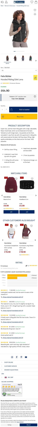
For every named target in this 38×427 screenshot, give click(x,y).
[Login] (6, 2)
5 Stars (3, 275)
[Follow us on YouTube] (26, 357)
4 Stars (3, 277)
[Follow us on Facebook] (16, 357)
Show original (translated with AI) (13, 297)
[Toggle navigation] (2, 2)
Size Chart (7, 67)
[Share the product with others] (35, 14)
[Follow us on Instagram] (12, 357)
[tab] (14, 51)
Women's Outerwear (10, 6)
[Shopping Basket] (36, 2)
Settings (9, 425)
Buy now (20, 116)
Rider (2, 6)
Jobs (2, 374)
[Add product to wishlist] (35, 10)
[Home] (19, 2)
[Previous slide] (2, 60)
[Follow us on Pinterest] (21, 357)
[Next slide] (35, 60)
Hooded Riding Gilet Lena (23, 6)
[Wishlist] (32, 2)
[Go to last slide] (2, 195)
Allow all (28, 425)
